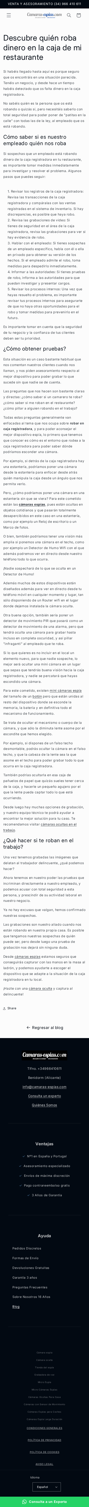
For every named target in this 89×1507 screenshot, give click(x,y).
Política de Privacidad (44, 1440)
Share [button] (12, 1008)
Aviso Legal (44, 1464)
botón (37, 696)
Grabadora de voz (44, 1374)
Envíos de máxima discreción (47, 1176)
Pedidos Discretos (26, 1248)
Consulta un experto (44, 1096)
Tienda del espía (44, 1367)
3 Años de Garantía (47, 1195)
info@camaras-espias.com (45, 1087)
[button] (8, 15)
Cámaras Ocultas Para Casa (44, 1397)
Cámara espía (45, 1352)
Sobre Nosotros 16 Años (31, 1297)
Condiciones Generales (44, 1428)
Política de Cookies (44, 1452)
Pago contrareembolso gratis (47, 1185)
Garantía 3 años (24, 1277)
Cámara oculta (44, 1360)
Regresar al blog (47, 1027)
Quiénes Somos (44, 1105)
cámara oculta (40, 988)
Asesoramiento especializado (47, 1166)
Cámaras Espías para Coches (44, 1412)
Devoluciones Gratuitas (30, 1268)
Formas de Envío (25, 1258)
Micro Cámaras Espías (45, 1389)
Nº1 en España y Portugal (47, 1156)
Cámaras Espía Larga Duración (44, 1419)
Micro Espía (44, 1382)
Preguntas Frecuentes (30, 1287)
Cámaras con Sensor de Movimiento (44, 1404)
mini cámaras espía (66, 691)
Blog (16, 1306)
